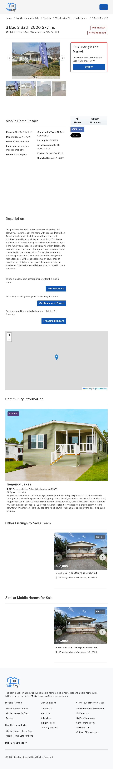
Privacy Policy (48, 722)
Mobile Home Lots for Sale (19, 731)
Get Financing (56, 288)
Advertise (46, 718)
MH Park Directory (16, 743)
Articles (10, 718)
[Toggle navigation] (103, 7)
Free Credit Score (53, 321)
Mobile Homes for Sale (17, 708)
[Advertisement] (36, 104)
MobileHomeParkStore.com (45, 696)
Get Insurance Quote (51, 303)
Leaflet (88, 388)
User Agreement (49, 727)
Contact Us (46, 708)
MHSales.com (83, 727)
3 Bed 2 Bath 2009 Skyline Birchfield (76, 573)
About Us (45, 713)
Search (89, 66)
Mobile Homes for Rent (17, 713)
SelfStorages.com (85, 722)
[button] (36, 60)
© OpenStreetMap (99, 388)
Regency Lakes (19, 484)
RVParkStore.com (85, 718)
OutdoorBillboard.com (87, 732)
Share (77, 122)
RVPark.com (82, 713)
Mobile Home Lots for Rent (19, 735)
